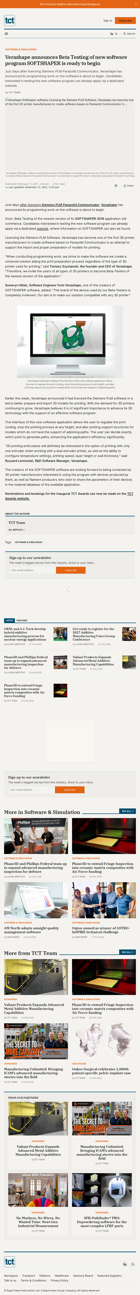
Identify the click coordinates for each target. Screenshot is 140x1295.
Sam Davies (13, 937)
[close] (136, 4)
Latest (9, 620)
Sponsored (10, 999)
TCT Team (14, 92)
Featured (22, 620)
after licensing (59, 205)
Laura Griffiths (16, 644)
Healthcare (79, 1063)
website (42, 228)
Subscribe (70, 570)
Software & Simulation (20, 49)
